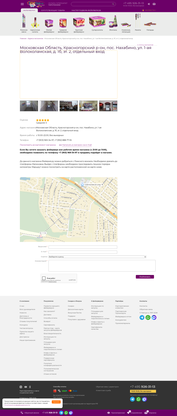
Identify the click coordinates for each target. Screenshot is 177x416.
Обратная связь (146, 309)
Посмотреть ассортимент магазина (38, 145)
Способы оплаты (50, 318)
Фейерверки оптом (123, 316)
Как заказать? (49, 311)
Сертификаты (49, 325)
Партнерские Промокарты (120, 312)
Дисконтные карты (75, 309)
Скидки (71, 306)
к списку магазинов (145, 45)
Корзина (151, 412)
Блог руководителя (27, 309)
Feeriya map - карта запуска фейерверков (53, 329)
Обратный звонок (31, 413)
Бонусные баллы (75, 313)
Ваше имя (42, 246)
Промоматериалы (122, 323)
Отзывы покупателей (28, 321)
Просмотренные (118, 413)
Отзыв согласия (50, 374)
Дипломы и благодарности (26, 317)
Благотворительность (52, 333)
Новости (23, 313)
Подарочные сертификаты (49, 359)
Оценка (44, 257)
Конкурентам (120, 320)
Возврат (47, 321)
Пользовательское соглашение (51, 370)
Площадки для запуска (50, 343)
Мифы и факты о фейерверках (50, 354)
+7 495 (142, 387)
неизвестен (150, 10)
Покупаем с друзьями (76, 319)
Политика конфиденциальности (53, 364)
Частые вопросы (26, 328)
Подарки (71, 316)
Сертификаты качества (96, 328)
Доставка (47, 315)
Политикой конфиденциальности (17, 405)
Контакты (143, 306)
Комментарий (41, 261)
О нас (22, 306)
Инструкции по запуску (50, 338)
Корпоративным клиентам (122, 307)
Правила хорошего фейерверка (51, 307)
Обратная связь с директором (107, 387)
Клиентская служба (103, 390)
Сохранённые (135, 412)
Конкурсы (24, 325)
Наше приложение (27, 340)
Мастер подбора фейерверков (86, 10)
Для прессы (24, 337)
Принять (56, 402)
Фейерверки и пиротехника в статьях (53, 348)
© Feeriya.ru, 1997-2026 (148, 313)
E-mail (44, 252)
